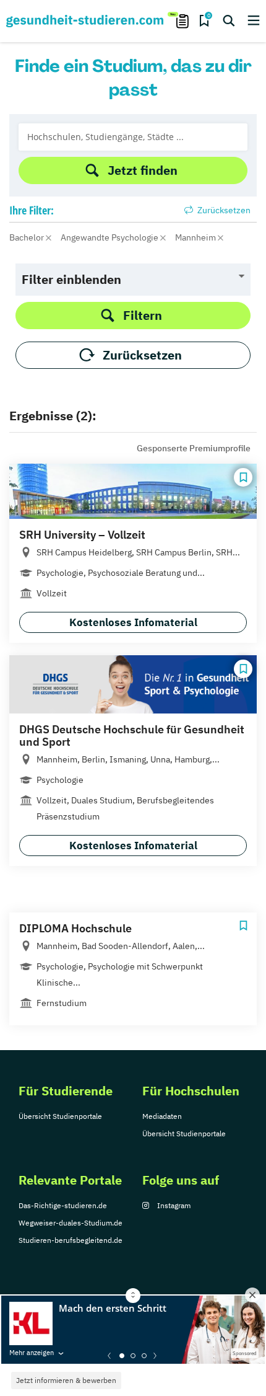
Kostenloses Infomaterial (133, 622)
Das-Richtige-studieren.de (63, 1205)
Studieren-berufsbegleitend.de (70, 1240)
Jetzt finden (143, 170)
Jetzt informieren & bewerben (66, 1380)
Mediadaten (162, 1116)
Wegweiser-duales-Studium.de (70, 1222)
